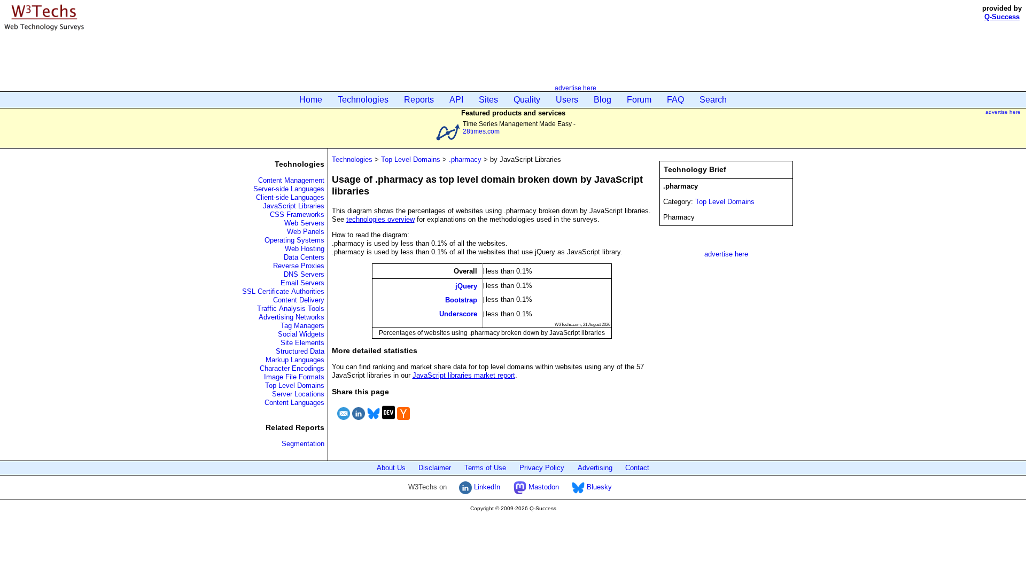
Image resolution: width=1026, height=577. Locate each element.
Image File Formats (294, 377)
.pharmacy (465, 159)
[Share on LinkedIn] (358, 421)
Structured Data (300, 351)
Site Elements (302, 343)
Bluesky (598, 487)
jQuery (466, 286)
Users (567, 99)
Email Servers (302, 283)
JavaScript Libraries (293, 206)
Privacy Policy (541, 468)
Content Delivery (298, 300)
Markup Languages (295, 360)
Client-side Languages (290, 197)
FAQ (675, 99)
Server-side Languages (288, 189)
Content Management (291, 180)
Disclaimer (434, 468)
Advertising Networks (291, 317)
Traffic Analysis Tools (290, 309)
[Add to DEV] (388, 421)
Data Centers (304, 257)
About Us (391, 468)
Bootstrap (461, 300)
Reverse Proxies (298, 266)
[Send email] (343, 421)
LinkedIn (486, 487)
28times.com (481, 131)
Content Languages (294, 403)
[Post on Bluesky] (373, 421)
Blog (602, 99)
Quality (527, 99)
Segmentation (303, 444)
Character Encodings (292, 368)
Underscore (458, 314)
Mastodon (542, 487)
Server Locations (298, 394)
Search (713, 99)
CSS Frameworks (297, 214)
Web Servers (304, 223)
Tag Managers (302, 326)
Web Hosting (304, 249)
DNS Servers (304, 274)
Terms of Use (485, 468)
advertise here (575, 87)
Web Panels (305, 232)
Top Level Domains (294, 385)
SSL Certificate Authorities (283, 291)
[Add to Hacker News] (403, 421)
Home (310, 99)
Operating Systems (294, 240)
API (456, 99)
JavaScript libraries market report (464, 375)
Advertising (595, 468)
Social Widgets (301, 334)
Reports (419, 99)
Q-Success (1002, 17)
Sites (488, 99)
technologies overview (380, 219)
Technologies (363, 99)
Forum (639, 99)
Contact (637, 468)
